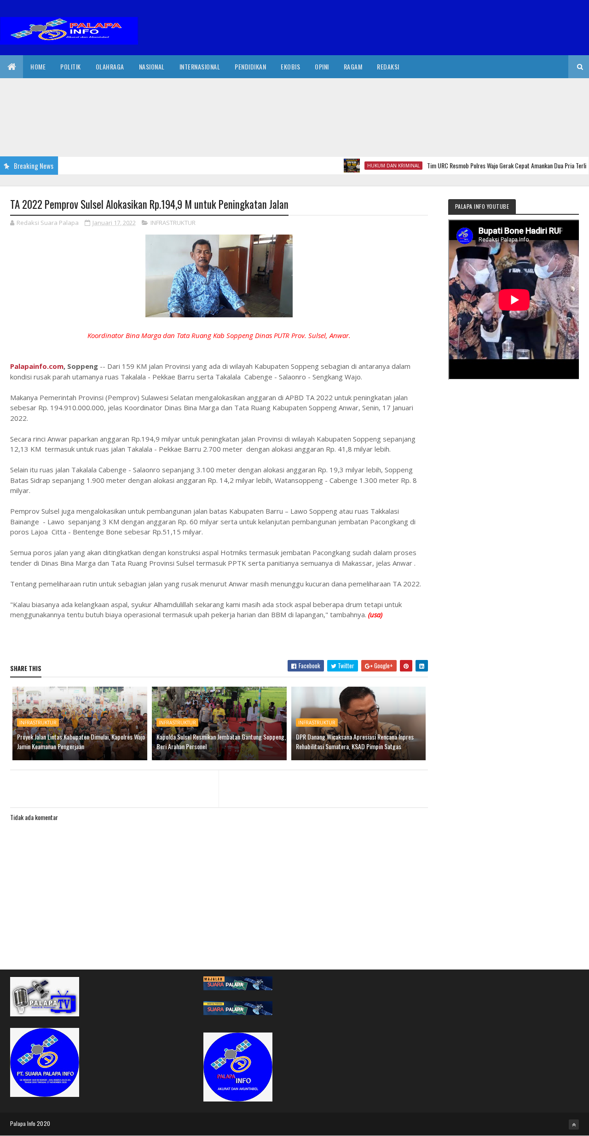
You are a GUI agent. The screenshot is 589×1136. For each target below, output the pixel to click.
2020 (43, 1123)
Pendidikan (250, 66)
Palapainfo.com (37, 366)
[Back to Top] (574, 1124)
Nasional (152, 66)
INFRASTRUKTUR (173, 222)
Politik (70, 66)
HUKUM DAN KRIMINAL (375, 165)
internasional (199, 66)
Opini (322, 66)
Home (38, 66)
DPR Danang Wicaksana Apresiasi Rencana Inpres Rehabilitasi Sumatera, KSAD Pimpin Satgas (355, 741)
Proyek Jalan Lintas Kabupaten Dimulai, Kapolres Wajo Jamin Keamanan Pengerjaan (81, 741)
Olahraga (110, 66)
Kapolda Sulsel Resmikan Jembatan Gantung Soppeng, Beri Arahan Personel (221, 741)
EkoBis (290, 66)
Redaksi (388, 66)
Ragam (353, 66)
